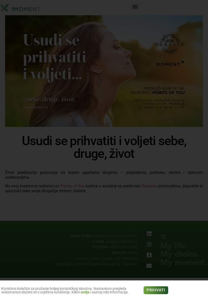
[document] (104, 150)
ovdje (85, 292)
